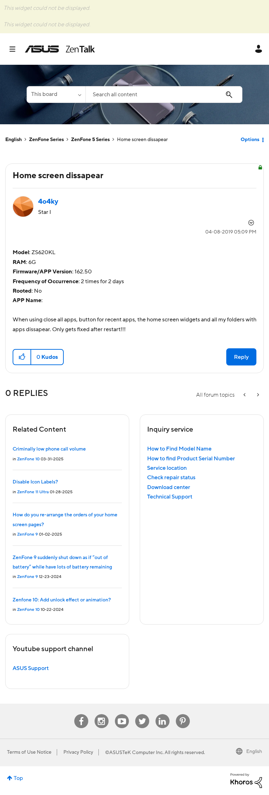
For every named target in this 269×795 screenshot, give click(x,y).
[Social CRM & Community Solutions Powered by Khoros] (246, 780)
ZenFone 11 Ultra (33, 492)
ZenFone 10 (28, 459)
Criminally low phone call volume (49, 449)
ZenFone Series (46, 140)
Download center (168, 487)
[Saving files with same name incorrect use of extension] (245, 395)
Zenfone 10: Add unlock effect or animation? (62, 600)
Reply (241, 357)
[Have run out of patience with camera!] (257, 395)
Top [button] (18, 778)
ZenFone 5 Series (90, 140)
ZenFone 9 (27, 534)
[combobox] (163, 94)
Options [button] (250, 140)
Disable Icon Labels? (35, 482)
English (13, 140)
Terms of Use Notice (29, 752)
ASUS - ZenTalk (60, 49)
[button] (22, 357)
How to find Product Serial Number (191, 458)
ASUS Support (31, 668)
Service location (167, 468)
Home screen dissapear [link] (142, 140)
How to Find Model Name (179, 448)
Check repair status (171, 477)
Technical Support (169, 496)
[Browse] (16, 49)
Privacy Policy (78, 752)
